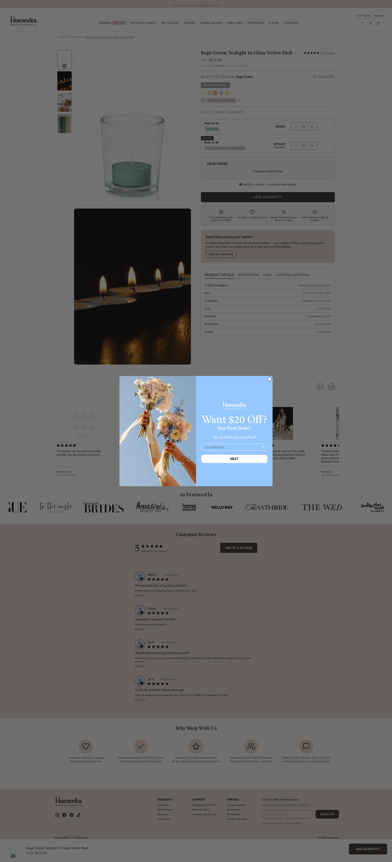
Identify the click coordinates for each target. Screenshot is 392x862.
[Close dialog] (269, 379)
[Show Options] (263, 447)
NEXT (234, 459)
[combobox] (233, 447)
